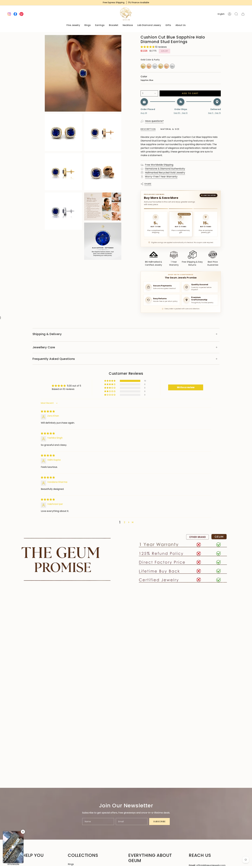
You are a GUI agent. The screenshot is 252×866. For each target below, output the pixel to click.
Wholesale (13, 864)
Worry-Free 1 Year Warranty (161, 176)
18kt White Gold (172, 66)
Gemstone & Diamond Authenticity (165, 168)
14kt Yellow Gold (143, 66)
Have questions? (154, 121)
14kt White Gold (154, 66)
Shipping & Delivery (47, 334)
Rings (71, 864)
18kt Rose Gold (166, 66)
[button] (148, 47)
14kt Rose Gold (149, 66)
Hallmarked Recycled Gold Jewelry (165, 172)
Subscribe (159, 821)
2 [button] (124, 522)
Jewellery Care (44, 347)
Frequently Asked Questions (54, 359)
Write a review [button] (186, 387)
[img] (48, 411)
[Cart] (243, 14)
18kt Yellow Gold (160, 66)
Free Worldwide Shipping (159, 164)
